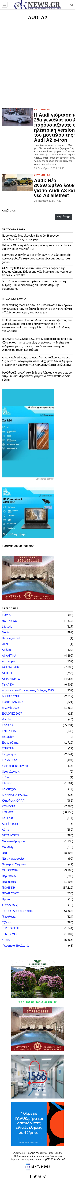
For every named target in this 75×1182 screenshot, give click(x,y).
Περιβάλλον (9, 876)
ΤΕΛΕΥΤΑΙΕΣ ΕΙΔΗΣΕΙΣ (17, 910)
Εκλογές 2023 (10, 707)
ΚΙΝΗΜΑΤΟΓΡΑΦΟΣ (15, 794)
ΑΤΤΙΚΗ (7, 673)
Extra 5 (6, 615)
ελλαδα (6, 719)
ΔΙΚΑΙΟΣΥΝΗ (10, 696)
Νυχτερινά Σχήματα (14, 864)
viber (5, 644)
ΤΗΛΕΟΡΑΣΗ (10, 928)
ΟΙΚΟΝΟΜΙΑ (10, 870)
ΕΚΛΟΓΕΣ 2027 (12, 713)
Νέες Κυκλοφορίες (13, 858)
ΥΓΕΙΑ (6, 939)
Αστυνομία (8, 661)
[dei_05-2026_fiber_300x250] (37, 1123)
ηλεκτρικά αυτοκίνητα (15, 765)
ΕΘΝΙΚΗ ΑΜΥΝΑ (12, 702)
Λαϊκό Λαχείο (10, 823)
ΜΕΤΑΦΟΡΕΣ (11, 835)
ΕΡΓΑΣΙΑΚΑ (9, 760)
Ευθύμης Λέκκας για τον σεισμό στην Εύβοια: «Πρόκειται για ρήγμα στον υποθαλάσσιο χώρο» (37, 376)
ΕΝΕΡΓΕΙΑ (9, 731)
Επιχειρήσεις (10, 754)
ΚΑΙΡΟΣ (7, 783)
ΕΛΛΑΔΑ (7, 725)
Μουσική (7, 847)
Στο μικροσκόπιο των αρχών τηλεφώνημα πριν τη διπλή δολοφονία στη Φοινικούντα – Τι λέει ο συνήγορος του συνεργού (37, 308)
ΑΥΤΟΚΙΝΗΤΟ (42, 109)
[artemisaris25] (37, 981)
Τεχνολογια (9, 916)
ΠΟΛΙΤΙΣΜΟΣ (10, 893)
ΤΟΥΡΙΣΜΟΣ (10, 934)
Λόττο (5, 829)
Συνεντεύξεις (10, 905)
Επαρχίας (8, 736)
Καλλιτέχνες (9, 789)
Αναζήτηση (9, 210)
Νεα (4, 852)
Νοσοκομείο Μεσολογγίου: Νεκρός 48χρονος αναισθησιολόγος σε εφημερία (30, 237)
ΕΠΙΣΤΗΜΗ (9, 748)
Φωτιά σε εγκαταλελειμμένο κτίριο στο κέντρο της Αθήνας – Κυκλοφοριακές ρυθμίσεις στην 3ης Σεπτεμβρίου (34, 285)
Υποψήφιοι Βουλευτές (15, 945)
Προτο (6, 899)
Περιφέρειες (9, 881)
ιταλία (5, 777)
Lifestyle (7, 626)
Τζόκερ (6, 922)
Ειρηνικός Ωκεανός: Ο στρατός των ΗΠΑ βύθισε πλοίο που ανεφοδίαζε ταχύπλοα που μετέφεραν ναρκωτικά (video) (36, 258)
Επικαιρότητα (10, 742)
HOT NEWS (9, 620)
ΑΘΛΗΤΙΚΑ (9, 655)
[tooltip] (30, 1176)
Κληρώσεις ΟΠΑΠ (13, 800)
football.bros (9, 320)
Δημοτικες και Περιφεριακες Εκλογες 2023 (28, 690)
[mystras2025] (28, 577)
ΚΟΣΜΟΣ (8, 812)
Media (6, 632)
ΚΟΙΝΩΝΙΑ (9, 806)
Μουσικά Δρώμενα (13, 841)
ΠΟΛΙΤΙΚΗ (8, 887)
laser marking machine (15, 305)
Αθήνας (6, 649)
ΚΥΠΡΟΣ (8, 818)
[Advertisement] (37, 66)
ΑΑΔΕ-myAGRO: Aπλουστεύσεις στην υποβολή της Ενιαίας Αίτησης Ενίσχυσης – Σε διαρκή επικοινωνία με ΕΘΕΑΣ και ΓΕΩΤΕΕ (37, 271)
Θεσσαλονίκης (11, 771)
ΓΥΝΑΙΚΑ (8, 684)
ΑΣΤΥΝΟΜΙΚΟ (11, 667)
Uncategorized (11, 638)
